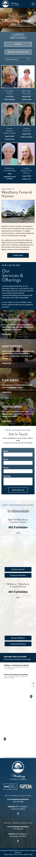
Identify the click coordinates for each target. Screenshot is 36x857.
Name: (5, 451)
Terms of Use (18, 854)
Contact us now (9, 443)
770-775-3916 (18, 802)
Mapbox (34, 757)
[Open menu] (33, 4)
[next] (33, 20)
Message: (7, 476)
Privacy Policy (8, 854)
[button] (18, 667)
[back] (2, 20)
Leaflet (4, 757)
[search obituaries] (28, 59)
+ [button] (33, 683)
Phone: (6, 468)
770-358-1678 (18, 829)
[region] (18, 719)
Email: (5, 459)
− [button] (33, 686)
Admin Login (28, 854)
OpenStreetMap (16, 757)
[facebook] (18, 814)
